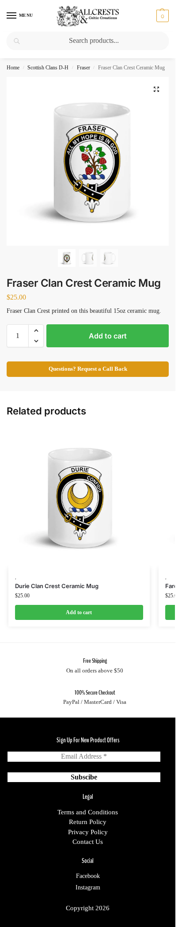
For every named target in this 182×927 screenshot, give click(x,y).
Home (13, 68)
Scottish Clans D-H (47, 68)
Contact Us (87, 841)
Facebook (88, 876)
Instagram (88, 887)
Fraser (83, 68)
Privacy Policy (88, 832)
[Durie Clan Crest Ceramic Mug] (79, 497)
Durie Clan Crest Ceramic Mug (57, 585)
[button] (161, 16)
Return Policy (87, 821)
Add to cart (108, 335)
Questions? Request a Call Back (88, 369)
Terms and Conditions (87, 812)
